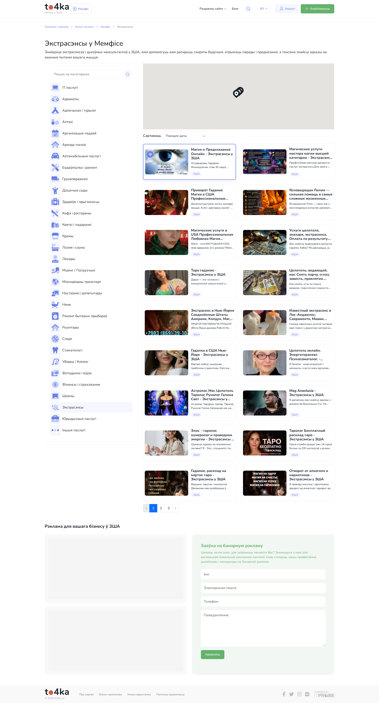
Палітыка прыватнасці (170, 694)
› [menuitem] (175, 508)
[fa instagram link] (299, 694)
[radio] (91, 87)
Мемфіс (105, 27)
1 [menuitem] (153, 508)
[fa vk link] (307, 694)
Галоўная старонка (56, 27)
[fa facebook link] (284, 694)
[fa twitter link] (291, 694)
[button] (236, 94)
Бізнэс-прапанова (110, 694)
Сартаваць (152, 135)
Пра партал (86, 694)
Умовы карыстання (139, 694)
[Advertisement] (115, 568)
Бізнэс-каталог (84, 27)
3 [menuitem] (169, 508)
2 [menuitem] (161, 508)
